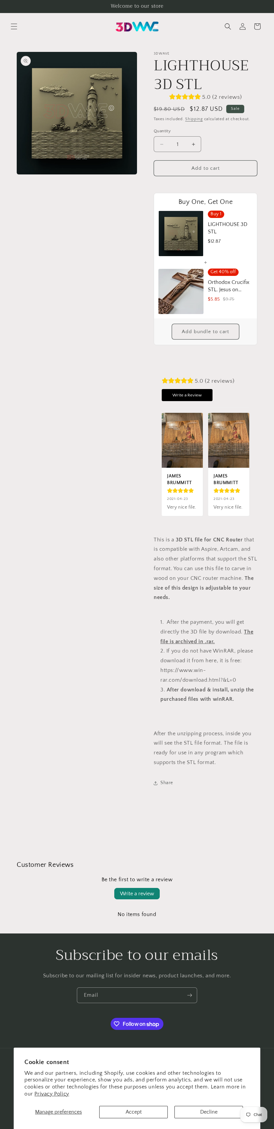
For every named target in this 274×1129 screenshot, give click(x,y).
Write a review (137, 894)
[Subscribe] (189, 995)
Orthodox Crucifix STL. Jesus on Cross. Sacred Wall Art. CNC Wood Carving (229, 286)
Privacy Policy (51, 1094)
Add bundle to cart (205, 331)
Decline (209, 1112)
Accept (134, 1112)
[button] (14, 26)
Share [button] (166, 782)
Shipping (194, 119)
